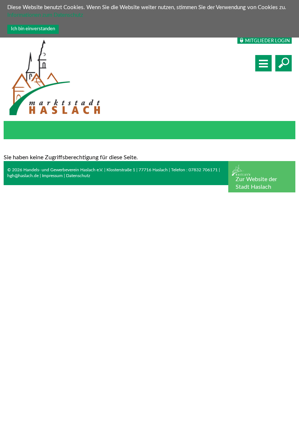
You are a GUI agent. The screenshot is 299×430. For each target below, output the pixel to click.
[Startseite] (55, 78)
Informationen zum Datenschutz (45, 15)
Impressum (52, 175)
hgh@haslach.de (23, 175)
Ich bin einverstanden (33, 28)
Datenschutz (78, 175)
